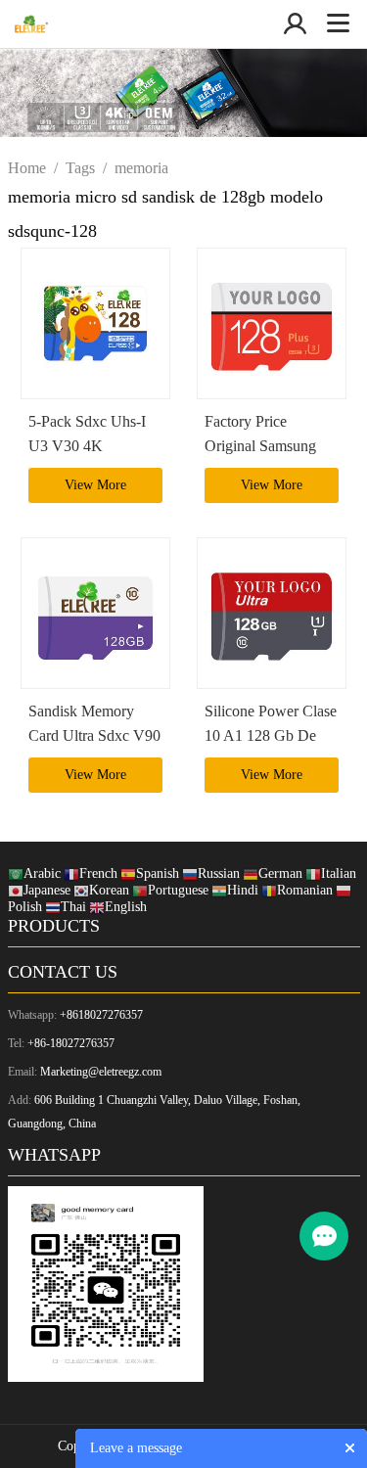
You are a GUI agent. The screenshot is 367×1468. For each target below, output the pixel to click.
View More (95, 485)
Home (27, 168)
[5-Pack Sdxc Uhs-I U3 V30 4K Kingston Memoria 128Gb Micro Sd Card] (95, 323)
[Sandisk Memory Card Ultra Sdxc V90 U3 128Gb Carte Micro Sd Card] (95, 613)
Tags (80, 168)
